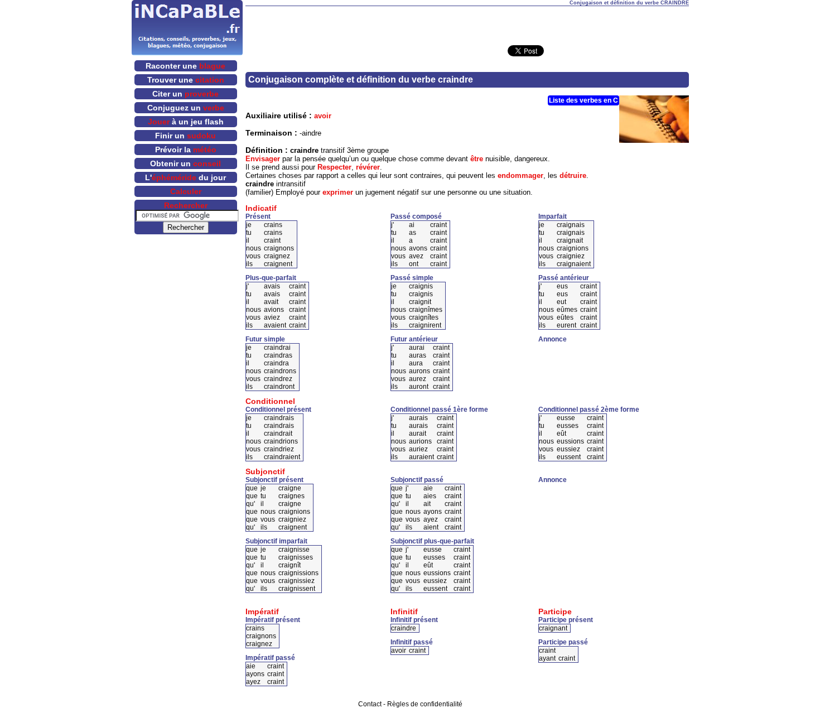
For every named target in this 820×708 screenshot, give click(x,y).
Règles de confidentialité (424, 704)
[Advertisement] (466, 23)
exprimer (337, 192)
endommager (520, 175)
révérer (368, 167)
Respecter (334, 167)
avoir (322, 116)
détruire (572, 175)
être (476, 159)
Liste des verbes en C (583, 100)
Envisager (262, 159)
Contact (370, 704)
